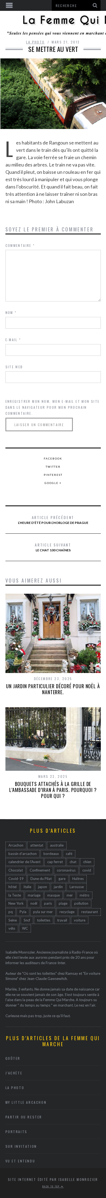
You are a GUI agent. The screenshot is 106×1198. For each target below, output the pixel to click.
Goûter (13, 1058)
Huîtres (78, 878)
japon (42, 887)
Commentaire (20, 245)
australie (57, 845)
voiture (79, 920)
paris (48, 903)
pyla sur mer (43, 912)
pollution (81, 903)
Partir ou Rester (23, 1117)
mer (70, 895)
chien (87, 862)
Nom (11, 312)
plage (63, 903)
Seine (12, 920)
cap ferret (55, 862)
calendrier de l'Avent (24, 862)
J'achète (14, 1073)
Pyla (23, 912)
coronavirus (66, 870)
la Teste (14, 895)
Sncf (27, 920)
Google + (53, 483)
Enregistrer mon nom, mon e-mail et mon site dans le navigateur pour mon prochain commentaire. (52, 407)
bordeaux (51, 853)
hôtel (12, 887)
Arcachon (15, 845)
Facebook (53, 458)
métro (84, 895)
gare (62, 878)
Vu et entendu (20, 1161)
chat (73, 862)
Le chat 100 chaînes (53, 547)
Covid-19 (16, 878)
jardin (58, 887)
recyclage (67, 912)
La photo (35, 42)
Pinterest (53, 474)
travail (62, 920)
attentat (36, 845)
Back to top (51, 1186)
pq (10, 912)
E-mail (13, 339)
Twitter (53, 466)
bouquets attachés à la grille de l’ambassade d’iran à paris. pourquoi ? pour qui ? (52, 789)
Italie (27, 887)
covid (86, 870)
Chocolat (15, 870)
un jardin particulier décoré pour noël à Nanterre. (53, 689)
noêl (33, 903)
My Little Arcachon (26, 1102)
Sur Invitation (21, 1146)
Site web (14, 366)
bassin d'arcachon (22, 853)
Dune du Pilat (41, 878)
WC (25, 928)
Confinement (40, 870)
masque (53, 895)
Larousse (77, 887)
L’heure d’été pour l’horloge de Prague (53, 519)
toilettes (43, 920)
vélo (11, 928)
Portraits (16, 1131)
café (69, 853)
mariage (34, 895)
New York (16, 903)
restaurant (89, 912)
